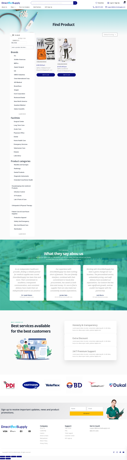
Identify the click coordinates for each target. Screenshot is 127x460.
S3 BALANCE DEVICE (41, 62)
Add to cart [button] (45, 75)
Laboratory (17, 156)
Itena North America (20, 101)
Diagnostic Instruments (21, 176)
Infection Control (19, 192)
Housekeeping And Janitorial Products (21, 187)
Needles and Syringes (21, 165)
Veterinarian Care (19, 148)
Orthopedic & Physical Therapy (22, 205)
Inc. (15, 56)
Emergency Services (20, 144)
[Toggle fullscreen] (8, 456)
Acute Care (17, 129)
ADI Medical (18, 82)
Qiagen (16, 90)
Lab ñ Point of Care (20, 199)
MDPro (16, 63)
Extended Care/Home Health (23, 180)
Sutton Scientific (19, 109)
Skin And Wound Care (21, 225)
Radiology (17, 168)
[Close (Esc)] (19, 456)
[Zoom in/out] (2, 456)
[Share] (13, 456)
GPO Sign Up (48, 7)
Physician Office (19, 133)
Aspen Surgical (19, 67)
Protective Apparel (20, 217)
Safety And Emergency (21, 221)
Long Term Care (19, 125)
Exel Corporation (19, 94)
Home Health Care (20, 140)
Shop (12, 7)
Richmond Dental (19, 97)
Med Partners (37, 7)
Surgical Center (19, 121)
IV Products (17, 196)
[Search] (75, 3)
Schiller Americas (19, 59)
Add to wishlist (38, 40)
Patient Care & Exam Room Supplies (20, 213)
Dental (16, 137)
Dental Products (19, 172)
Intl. (15, 71)
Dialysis (16, 152)
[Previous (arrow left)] (2, 458)
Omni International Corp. (22, 78)
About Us (4, 7)
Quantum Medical (19, 105)
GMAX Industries (19, 75)
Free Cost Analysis (24, 7)
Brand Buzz (18, 86)
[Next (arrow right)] (8, 458)
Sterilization (18, 229)
